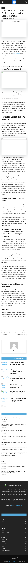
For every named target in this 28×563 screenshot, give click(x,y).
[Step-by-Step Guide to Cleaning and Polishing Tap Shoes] (5, 378)
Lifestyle (3, 7)
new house (10, 289)
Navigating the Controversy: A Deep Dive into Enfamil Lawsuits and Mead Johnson (13, 472)
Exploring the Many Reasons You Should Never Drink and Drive (13, 443)
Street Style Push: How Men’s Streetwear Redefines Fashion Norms (18, 400)
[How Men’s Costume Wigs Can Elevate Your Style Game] (5, 393)
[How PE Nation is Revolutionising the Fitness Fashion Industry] (5, 385)
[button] (26, 2)
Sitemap (14, 558)
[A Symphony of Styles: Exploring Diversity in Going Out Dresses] (5, 371)
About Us (4, 557)
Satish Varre (5, 18)
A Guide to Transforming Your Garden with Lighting (13, 466)
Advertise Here (10, 557)
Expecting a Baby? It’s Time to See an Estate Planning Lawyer (11, 431)
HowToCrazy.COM (12, 561)
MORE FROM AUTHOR (19, 358)
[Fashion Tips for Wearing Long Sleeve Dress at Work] (5, 364)
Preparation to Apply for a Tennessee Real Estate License (13, 460)
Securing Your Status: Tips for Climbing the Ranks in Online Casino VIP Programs (13, 437)
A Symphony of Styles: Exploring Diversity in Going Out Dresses (17, 371)
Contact (23, 557)
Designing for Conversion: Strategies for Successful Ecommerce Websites (13, 425)
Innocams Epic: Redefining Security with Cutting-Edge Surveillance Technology (12, 454)
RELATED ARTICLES (8, 358)
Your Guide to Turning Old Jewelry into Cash (11, 449)
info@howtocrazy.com (16, 505)
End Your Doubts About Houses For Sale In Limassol (21, 334)
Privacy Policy (17, 557)
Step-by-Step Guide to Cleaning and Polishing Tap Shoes (17, 378)
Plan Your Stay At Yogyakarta (5, 333)
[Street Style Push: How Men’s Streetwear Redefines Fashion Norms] (5, 400)
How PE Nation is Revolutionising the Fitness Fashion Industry (17, 385)
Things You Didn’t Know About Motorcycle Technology (11, 418)
